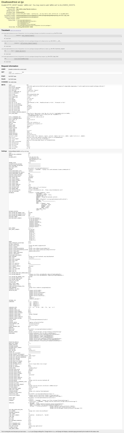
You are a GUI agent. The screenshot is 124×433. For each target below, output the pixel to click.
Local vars (8, 38)
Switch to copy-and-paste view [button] (15, 30)
